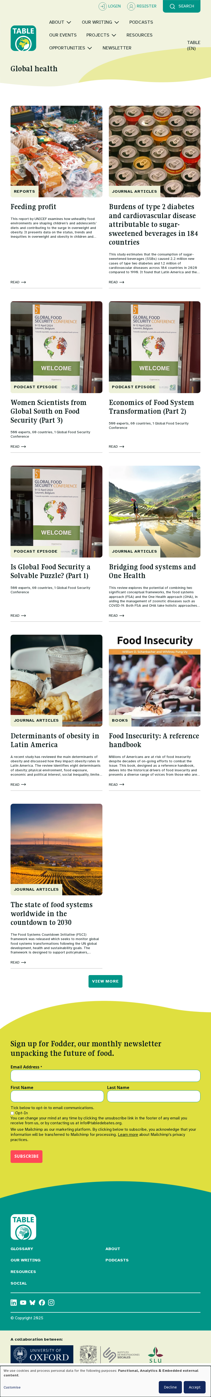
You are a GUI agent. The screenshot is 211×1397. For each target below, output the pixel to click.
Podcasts (117, 1260)
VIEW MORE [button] (105, 981)
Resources (23, 1271)
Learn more (128, 1134)
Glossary (22, 1248)
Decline (170, 1387)
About (113, 1248)
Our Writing (25, 1260)
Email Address (26, 1067)
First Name (22, 1087)
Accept (194, 1387)
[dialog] (105, 1381)
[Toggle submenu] (69, 22)
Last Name (118, 1087)
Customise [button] (12, 1387)
